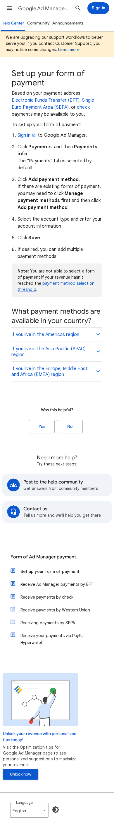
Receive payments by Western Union (55, 610)
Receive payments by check (46, 597)
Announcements (68, 23)
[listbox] (29, 810)
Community (38, 23)
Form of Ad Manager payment (43, 557)
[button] (9, 8)
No (69, 426)
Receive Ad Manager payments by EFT (56, 584)
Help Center (12, 23)
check (83, 107)
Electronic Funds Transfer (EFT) (46, 100)
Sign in (24, 135)
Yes (42, 426)
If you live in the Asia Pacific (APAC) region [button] (48, 352)
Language (24, 802)
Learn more (69, 49)
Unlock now (20, 774)
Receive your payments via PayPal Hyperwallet (52, 639)
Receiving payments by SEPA (47, 622)
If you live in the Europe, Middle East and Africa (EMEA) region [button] (49, 371)
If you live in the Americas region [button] (45, 334)
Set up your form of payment (50, 571)
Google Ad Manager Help (44, 8)
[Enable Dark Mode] (56, 810)
